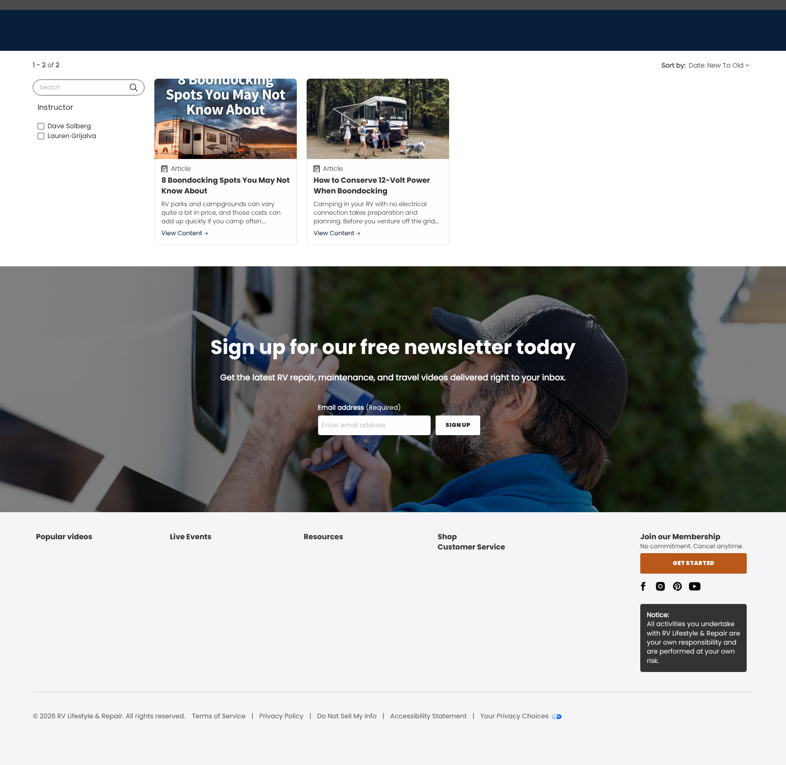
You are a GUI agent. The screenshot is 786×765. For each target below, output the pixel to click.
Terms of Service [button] (219, 716)
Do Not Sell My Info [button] (347, 716)
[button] (133, 87)
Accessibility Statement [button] (428, 716)
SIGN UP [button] (457, 425)
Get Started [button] (693, 563)
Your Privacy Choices (514, 716)
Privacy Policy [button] (281, 716)
